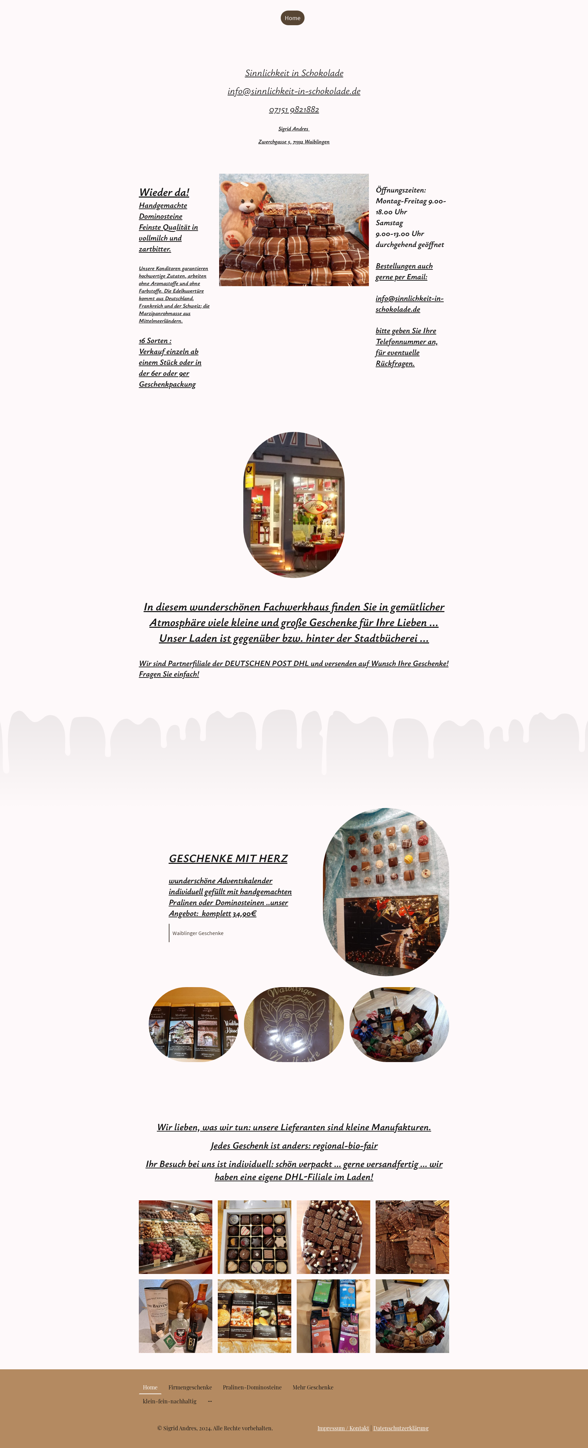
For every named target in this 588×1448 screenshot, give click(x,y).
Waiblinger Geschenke (198, 933)
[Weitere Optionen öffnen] (210, 1401)
